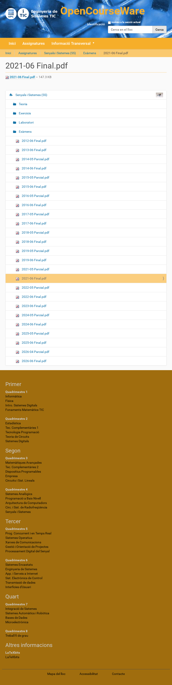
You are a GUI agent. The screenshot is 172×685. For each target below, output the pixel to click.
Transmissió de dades (20, 582)
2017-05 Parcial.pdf (35, 214)
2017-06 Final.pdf (33, 223)
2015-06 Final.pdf (33, 186)
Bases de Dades (16, 617)
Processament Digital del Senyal (27, 551)
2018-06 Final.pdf (33, 241)
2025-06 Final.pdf (33, 342)
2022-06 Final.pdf (33, 297)
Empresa (11, 476)
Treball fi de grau (16, 635)
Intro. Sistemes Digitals (21, 405)
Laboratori (26, 122)
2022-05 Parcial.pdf (35, 287)
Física (9, 401)
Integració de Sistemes (21, 608)
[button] (95, 43)
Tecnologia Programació (22, 432)
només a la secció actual (126, 22)
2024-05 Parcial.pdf (35, 315)
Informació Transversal (71, 43)
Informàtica (13, 396)
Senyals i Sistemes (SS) (60, 53)
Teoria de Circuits (17, 436)
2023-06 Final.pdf (33, 306)
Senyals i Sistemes (18, 512)
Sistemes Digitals (17, 441)
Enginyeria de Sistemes (21, 569)
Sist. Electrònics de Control (23, 578)
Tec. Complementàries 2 (22, 467)
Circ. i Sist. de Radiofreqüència (26, 507)
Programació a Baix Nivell (23, 498)
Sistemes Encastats (19, 564)
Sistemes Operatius (18, 538)
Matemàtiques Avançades (23, 462)
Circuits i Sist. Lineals (19, 480)
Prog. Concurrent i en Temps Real (28, 533)
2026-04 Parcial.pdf (35, 352)
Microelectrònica (16, 622)
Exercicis (24, 113)
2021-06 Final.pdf (22, 77)
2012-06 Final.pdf (33, 141)
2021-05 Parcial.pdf (35, 269)
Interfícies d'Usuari (18, 587)
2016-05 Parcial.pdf (35, 196)
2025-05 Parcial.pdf (35, 333)
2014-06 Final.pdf (33, 168)
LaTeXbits (12, 657)
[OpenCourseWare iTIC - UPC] (75, 11)
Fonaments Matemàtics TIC (24, 410)
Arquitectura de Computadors (26, 503)
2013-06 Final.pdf (33, 150)
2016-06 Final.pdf (33, 205)
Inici (12, 43)
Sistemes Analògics (18, 494)
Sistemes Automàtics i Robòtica (27, 613)
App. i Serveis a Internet (21, 573)
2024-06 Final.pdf (33, 324)
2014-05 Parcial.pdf (35, 159)
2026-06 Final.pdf (33, 361)
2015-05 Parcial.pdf (35, 177)
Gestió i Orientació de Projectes (26, 546)
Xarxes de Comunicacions (23, 542)
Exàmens (89, 53)
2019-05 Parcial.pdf (35, 251)
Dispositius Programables (23, 471)
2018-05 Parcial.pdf (35, 232)
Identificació (96, 24)
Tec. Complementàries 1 (22, 427)
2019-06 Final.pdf (33, 260)
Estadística (13, 423)
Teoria (22, 104)
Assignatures (33, 43)
